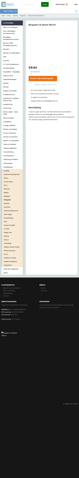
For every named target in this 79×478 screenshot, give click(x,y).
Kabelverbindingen (9, 79)
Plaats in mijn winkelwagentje (41, 78)
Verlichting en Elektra (10, 159)
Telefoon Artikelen (9, 144)
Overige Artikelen (9, 125)
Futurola (6, 61)
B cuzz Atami (8, 182)
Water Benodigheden (11, 269)
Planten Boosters (9, 251)
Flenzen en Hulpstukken (11, 53)
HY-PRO (6, 229)
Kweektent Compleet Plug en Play (11, 99)
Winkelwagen (61, 4)
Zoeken (45, 4)
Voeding (15, 15)
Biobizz (6, 193)
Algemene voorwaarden (11, 288)
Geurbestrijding (8, 68)
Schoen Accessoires (10, 137)
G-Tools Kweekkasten (11, 64)
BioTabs (6, 203)
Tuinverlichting (8, 152)
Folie (4, 57)
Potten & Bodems (9, 133)
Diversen (6, 49)
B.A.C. (6, 185)
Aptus (6, 178)
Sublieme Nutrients (10, 261)
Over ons (44, 291)
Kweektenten (8, 104)
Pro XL (6, 254)
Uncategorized (8, 156)
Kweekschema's (9, 95)
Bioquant (23, 15)
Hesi (5, 222)
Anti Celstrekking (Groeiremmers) (9, 32)
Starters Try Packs (10, 258)
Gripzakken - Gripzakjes (11, 72)
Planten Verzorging (10, 129)
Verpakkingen (8, 167)
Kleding (5, 83)
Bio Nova (7, 189)
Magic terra (8, 232)
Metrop (6, 236)
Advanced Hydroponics (12, 174)
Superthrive (8, 265)
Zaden (5, 273)
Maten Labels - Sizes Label (10, 113)
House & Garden (9, 225)
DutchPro (7, 207)
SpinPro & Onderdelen (11, 141)
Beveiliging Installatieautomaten (11, 38)
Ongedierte (7, 122)
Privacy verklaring (9, 291)
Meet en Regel (8, 118)
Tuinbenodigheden (10, 148)
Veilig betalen (8, 293)
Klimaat (6, 87)
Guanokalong (8, 218)
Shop (8, 15)
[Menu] (76, 11)
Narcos (6, 240)
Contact (6, 296)
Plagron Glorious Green (11, 247)
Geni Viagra (8, 214)
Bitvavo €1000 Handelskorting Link (10, 44)
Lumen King (7, 108)
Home (3, 15)
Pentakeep (7, 243)
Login (76, 4)
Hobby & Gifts (8, 76)
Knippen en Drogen (10, 91)
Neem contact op (10, 11)
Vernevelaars (8, 163)
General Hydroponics (11, 211)
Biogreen (7, 196)
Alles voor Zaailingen (10, 27)
